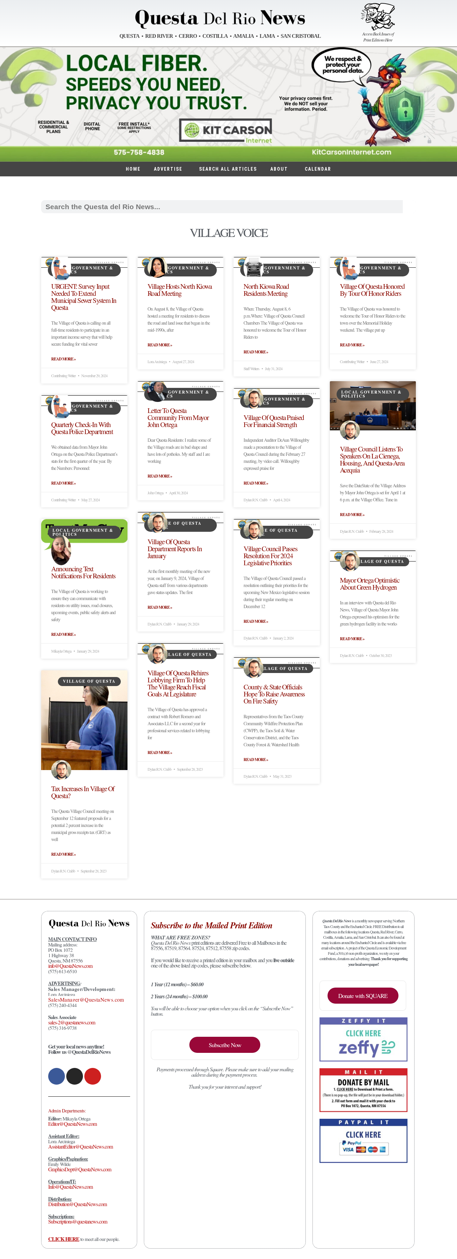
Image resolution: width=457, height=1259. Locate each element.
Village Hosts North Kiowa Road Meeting (180, 289)
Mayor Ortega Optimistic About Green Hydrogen (369, 583)
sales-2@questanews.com (71, 1022)
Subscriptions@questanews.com (77, 1221)
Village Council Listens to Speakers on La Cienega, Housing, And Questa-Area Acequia (372, 459)
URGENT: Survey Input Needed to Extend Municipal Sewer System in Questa (83, 296)
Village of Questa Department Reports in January (175, 548)
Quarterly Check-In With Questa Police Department (82, 428)
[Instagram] (74, 1076)
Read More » (63, 359)
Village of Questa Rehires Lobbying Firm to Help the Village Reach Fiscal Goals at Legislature (178, 683)
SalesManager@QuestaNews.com (86, 999)
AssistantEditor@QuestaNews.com (80, 1146)
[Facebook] (56, 1076)
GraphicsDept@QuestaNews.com (79, 1169)
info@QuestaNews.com (70, 965)
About (279, 169)
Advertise (168, 169)
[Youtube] (92, 1076)
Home (133, 169)
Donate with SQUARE (362, 996)
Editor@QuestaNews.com (72, 1123)
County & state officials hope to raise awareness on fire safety (274, 693)
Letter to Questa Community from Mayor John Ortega (178, 417)
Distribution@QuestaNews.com (77, 1203)
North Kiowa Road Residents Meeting (266, 289)
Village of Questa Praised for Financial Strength (274, 421)
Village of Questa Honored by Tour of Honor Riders (372, 289)
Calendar (318, 169)
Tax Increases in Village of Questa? (82, 792)
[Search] (409, 206)
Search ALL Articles (228, 169)
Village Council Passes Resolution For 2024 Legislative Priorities (270, 555)
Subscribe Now (225, 1045)
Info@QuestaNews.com (70, 1186)
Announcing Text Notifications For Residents (83, 572)
